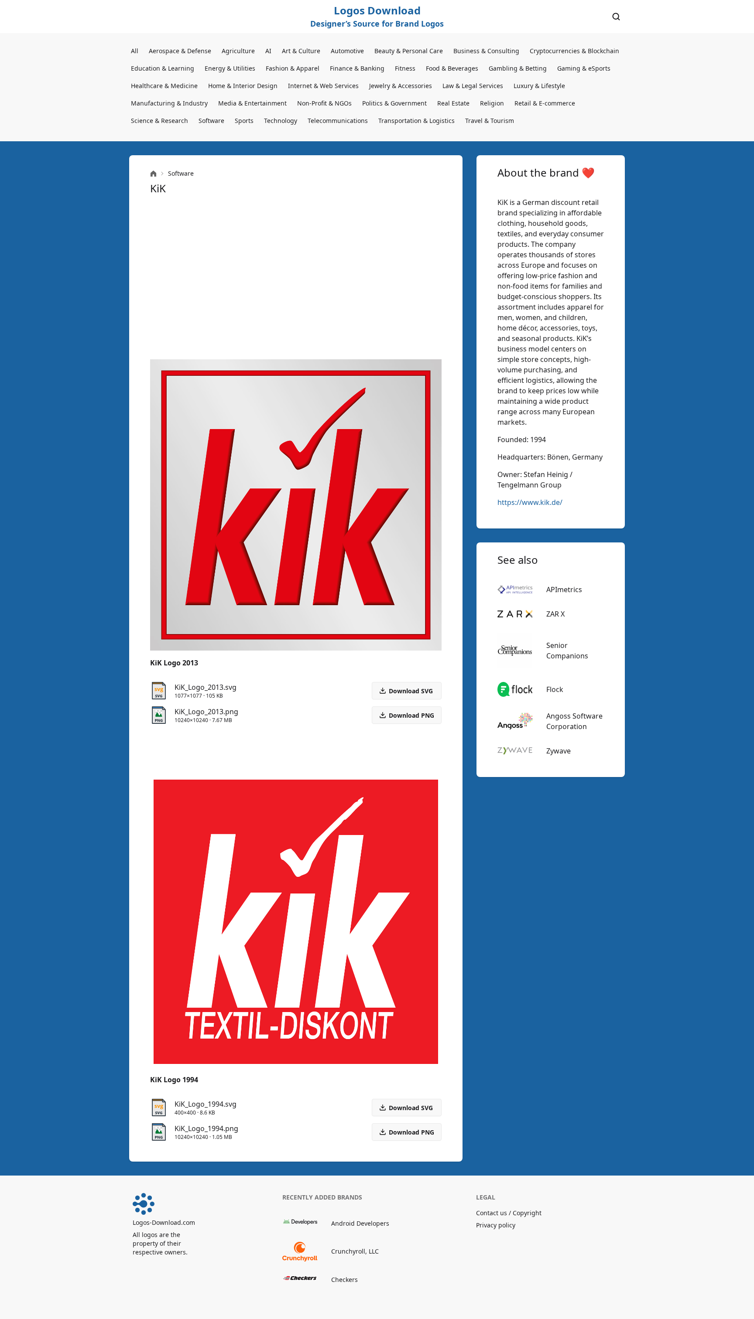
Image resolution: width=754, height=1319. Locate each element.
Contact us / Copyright (509, 1213)
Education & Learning (162, 68)
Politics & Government (394, 103)
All (134, 51)
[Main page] (153, 173)
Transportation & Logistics (416, 120)
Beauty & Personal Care (408, 51)
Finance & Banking (357, 68)
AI (268, 51)
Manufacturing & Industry (169, 103)
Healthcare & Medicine (164, 86)
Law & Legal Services (472, 86)
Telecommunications (338, 120)
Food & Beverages (452, 68)
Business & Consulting (486, 51)
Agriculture (238, 51)
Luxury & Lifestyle (539, 86)
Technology (280, 120)
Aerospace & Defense (180, 51)
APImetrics (564, 589)
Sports (244, 120)
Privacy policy (495, 1225)
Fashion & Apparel (292, 68)
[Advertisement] (296, 277)
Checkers (344, 1279)
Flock (554, 689)
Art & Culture (301, 51)
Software (211, 120)
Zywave (558, 751)
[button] (407, 715)
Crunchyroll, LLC (355, 1251)
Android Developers (360, 1223)
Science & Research (159, 120)
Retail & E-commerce (544, 103)
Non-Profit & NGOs (324, 103)
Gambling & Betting (518, 68)
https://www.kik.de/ (529, 502)
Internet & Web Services (323, 86)
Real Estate (453, 103)
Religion (492, 103)
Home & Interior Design (243, 86)
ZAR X (555, 614)
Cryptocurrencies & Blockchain (574, 51)
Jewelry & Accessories (400, 86)
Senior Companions (567, 651)
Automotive (347, 51)
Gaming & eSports (583, 68)
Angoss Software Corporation (574, 721)
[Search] (616, 16)
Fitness (405, 68)
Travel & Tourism (489, 120)
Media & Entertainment (252, 103)
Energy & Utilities (230, 68)
